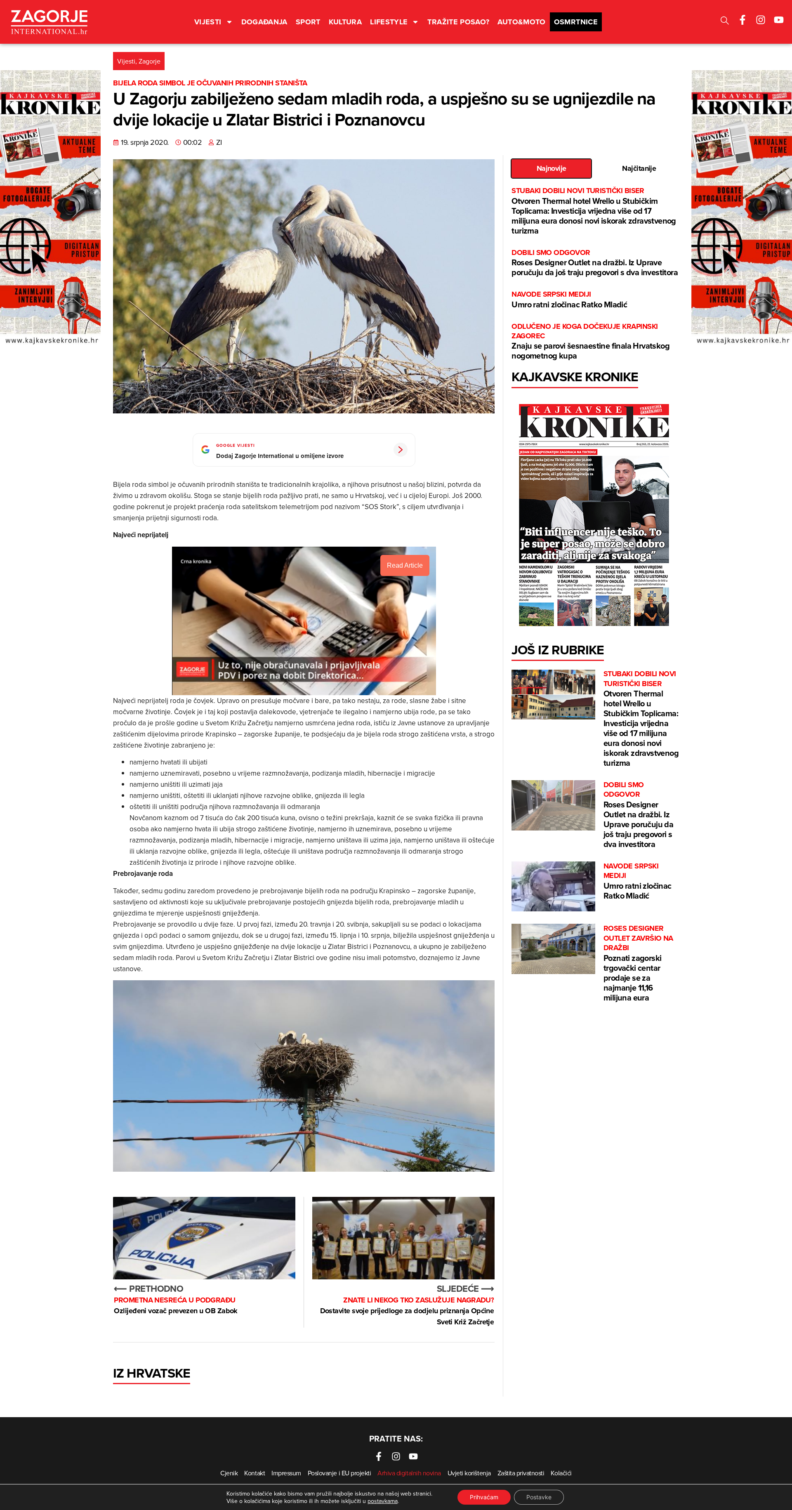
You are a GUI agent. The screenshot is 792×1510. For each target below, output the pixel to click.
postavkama (383, 1501)
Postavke (539, 1497)
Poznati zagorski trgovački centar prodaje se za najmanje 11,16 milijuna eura (638, 963)
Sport (308, 22)
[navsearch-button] (724, 21)
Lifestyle (389, 22)
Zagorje (149, 61)
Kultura (345, 22)
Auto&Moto (521, 22)
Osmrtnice (576, 22)
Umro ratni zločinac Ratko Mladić (569, 300)
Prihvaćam (484, 1497)
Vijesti (208, 22)
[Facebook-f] (742, 20)
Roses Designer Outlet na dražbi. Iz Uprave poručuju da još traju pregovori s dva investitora (595, 263)
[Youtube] (779, 20)
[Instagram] (761, 20)
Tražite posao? (458, 22)
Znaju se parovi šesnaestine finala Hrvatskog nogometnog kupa (590, 342)
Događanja (264, 22)
